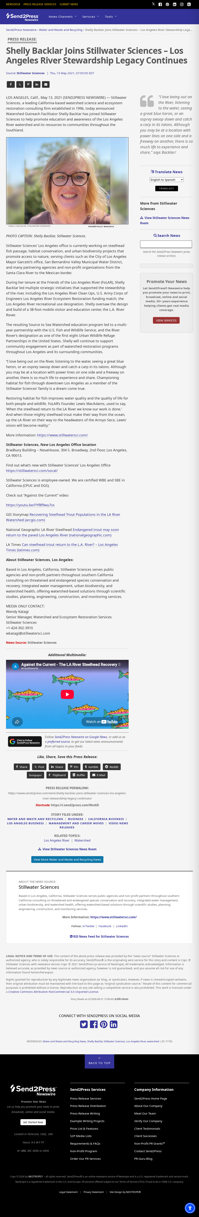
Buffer (80, 775)
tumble (92, 767)
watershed (82, 840)
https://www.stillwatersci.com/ (62, 435)
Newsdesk (13, 4)
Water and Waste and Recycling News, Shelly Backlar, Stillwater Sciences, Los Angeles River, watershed (101, 1041)
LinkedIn (122, 926)
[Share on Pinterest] (28, 84)
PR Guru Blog (143, 1159)
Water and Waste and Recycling (35, 819)
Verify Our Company (148, 1121)
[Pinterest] (167, 3)
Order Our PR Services (85, 1159)
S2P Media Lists (81, 1136)
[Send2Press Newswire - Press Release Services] (24, 19)
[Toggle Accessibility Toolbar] (190, 1208)
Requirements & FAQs (85, 1143)
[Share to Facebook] (11, 84)
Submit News (69, 4)
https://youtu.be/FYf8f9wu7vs (30, 505)
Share (22, 767)
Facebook (105, 926)
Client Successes (145, 1136)
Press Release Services (40, 4)
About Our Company (148, 1106)
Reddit (113, 767)
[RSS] (189, 3)
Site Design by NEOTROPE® (125, 1192)
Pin (75, 767)
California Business (106, 819)
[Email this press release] (46, 84)
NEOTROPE (34, 1176)
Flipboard (57, 775)
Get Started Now (33, 1122)
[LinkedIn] (174, 3)
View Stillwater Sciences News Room (69, 849)
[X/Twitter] (84, 1027)
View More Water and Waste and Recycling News (67, 859)
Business (75, 819)
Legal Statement (68, 1192)
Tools (109, 16)
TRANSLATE (166, 188)
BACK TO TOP (100, 1063)
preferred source (58, 741)
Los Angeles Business (25, 823)
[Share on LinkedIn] (36, 84)
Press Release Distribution (88, 1106)
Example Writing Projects (87, 1121)
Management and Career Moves (76, 823)
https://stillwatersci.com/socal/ (32, 470)
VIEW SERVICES (166, 320)
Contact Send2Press (147, 1151)
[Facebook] (160, 3)
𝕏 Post (39, 767)
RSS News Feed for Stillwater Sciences (100, 936)
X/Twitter (88, 926)
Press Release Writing (85, 1113)
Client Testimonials (147, 1128)
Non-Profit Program (83, 1151)
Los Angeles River (57, 840)
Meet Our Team (145, 1113)
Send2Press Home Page (150, 1098)
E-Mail (100, 775)
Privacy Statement (94, 1192)
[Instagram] (181, 3)
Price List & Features (84, 1128)
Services (88, 16)
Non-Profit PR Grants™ (149, 1143)
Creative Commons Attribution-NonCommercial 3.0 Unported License (53, 992)
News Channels (61, 16)
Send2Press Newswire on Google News (81, 737)
